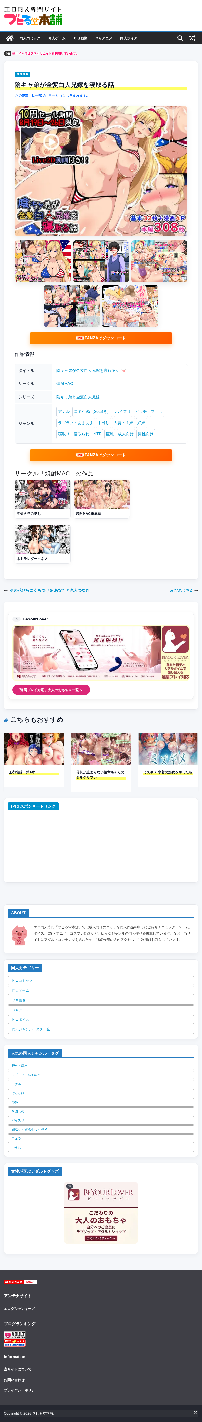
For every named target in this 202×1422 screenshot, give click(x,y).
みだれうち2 (181, 590)
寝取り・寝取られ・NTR (80, 434)
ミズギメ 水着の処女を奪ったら (167, 772)
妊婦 (141, 423)
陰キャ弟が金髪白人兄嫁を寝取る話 (87, 370)
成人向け (126, 434)
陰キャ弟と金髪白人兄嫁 (78, 397)
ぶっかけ (18, 1093)
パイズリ (123, 411)
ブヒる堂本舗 (42, 1413)
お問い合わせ (14, 1380)
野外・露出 (20, 1066)
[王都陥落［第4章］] (34, 736)
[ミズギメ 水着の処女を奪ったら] (168, 736)
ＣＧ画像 (80, 38)
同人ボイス (128, 38)
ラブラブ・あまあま (75, 423)
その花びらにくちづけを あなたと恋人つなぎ (50, 590)
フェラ (157, 411)
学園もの (18, 1111)
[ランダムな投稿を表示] (192, 38)
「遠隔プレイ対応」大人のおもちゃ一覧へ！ (51, 690)
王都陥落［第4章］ (23, 772)
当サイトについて (18, 1369)
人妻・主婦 (123, 423)
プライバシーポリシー (21, 1390)
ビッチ (141, 411)
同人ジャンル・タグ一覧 (31, 1029)
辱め (15, 1102)
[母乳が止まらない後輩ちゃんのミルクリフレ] (101, 736)
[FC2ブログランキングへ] (15, 1342)
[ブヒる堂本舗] (10, 38)
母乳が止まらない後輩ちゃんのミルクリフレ (100, 774)
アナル (64, 411)
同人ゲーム (57, 38)
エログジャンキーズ (19, 1309)
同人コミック (30, 38)
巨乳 (110, 434)
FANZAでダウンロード (105, 338)
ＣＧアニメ (103, 38)
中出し (103, 423)
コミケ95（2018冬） (92, 411)
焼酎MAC (64, 384)
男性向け (146, 434)
